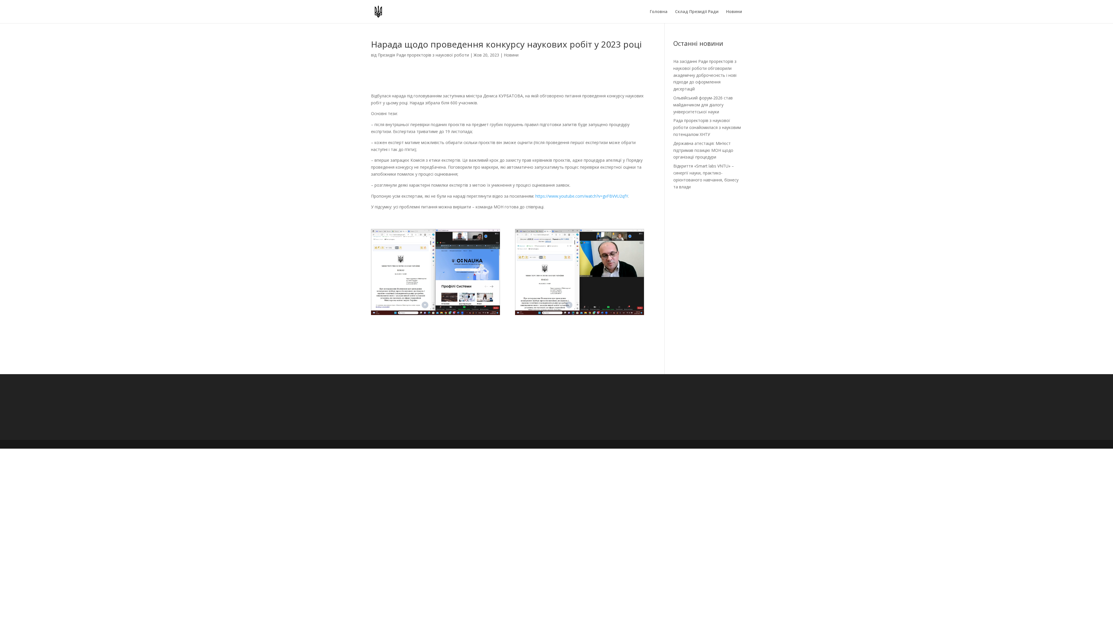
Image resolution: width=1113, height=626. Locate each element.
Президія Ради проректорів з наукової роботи (423, 55)
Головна (659, 12)
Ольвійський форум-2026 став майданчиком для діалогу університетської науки (703, 104)
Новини (734, 12)
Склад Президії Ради (697, 12)
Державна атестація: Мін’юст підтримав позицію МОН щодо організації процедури (703, 150)
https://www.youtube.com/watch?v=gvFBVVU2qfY (581, 196)
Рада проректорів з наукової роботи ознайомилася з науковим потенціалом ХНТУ (707, 127)
